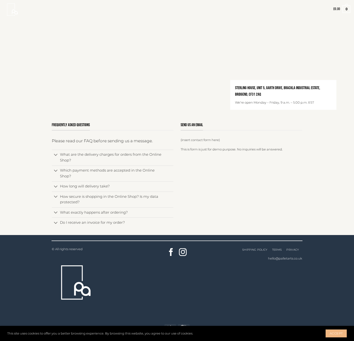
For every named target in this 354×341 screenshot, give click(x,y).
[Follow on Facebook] (171, 252)
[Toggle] (56, 155)
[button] (341, 9)
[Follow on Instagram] (183, 252)
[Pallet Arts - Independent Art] (16, 9)
